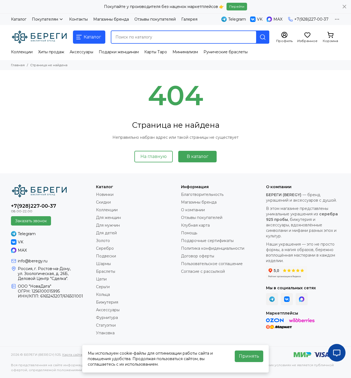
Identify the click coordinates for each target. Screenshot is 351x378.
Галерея (189, 19)
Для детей (106, 232)
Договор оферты (197, 256)
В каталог (197, 156)
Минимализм (185, 51)
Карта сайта (72, 354)
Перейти (236, 6)
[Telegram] (272, 299)
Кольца (103, 294)
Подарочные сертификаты (207, 240)
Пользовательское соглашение (212, 263)
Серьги (103, 286)
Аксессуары (81, 51)
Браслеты (105, 271)
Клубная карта (195, 225)
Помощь (189, 232)
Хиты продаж (51, 51)
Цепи (101, 279)
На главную (153, 156)
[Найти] (262, 37)
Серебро (105, 248)
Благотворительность (202, 194)
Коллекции (22, 51)
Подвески (106, 256)
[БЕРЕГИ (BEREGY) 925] (39, 37)
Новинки (105, 194)
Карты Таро (155, 51)
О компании (193, 209)
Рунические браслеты (225, 51)
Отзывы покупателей (155, 19)
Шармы (103, 263)
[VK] (287, 299)
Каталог (18, 19)
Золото (103, 240)
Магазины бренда (111, 19)
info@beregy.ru (32, 261)
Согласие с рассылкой (203, 271)
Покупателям (45, 19)
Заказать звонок (31, 220)
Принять (249, 356)
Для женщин (108, 217)
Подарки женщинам (119, 51)
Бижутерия (107, 302)
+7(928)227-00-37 (311, 19)
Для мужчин (108, 225)
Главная (18, 65)
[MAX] (302, 299)
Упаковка (105, 332)
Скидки (103, 202)
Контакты (78, 19)
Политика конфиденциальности (212, 248)
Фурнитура (107, 317)
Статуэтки (106, 325)
